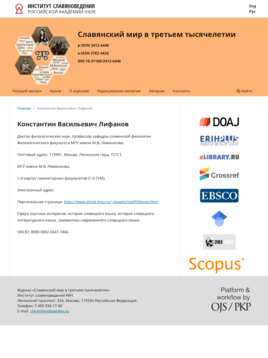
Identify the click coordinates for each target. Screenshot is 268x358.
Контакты (181, 90)
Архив (55, 90)
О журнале (79, 90)
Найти (246, 90)
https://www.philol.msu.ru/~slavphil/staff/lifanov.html (111, 201)
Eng (252, 6)
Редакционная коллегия (119, 90)
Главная (24, 108)
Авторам (156, 90)
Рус (252, 11)
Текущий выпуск (27, 90)
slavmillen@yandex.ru (49, 310)
